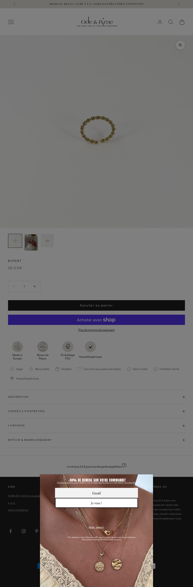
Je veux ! (96, 503)
